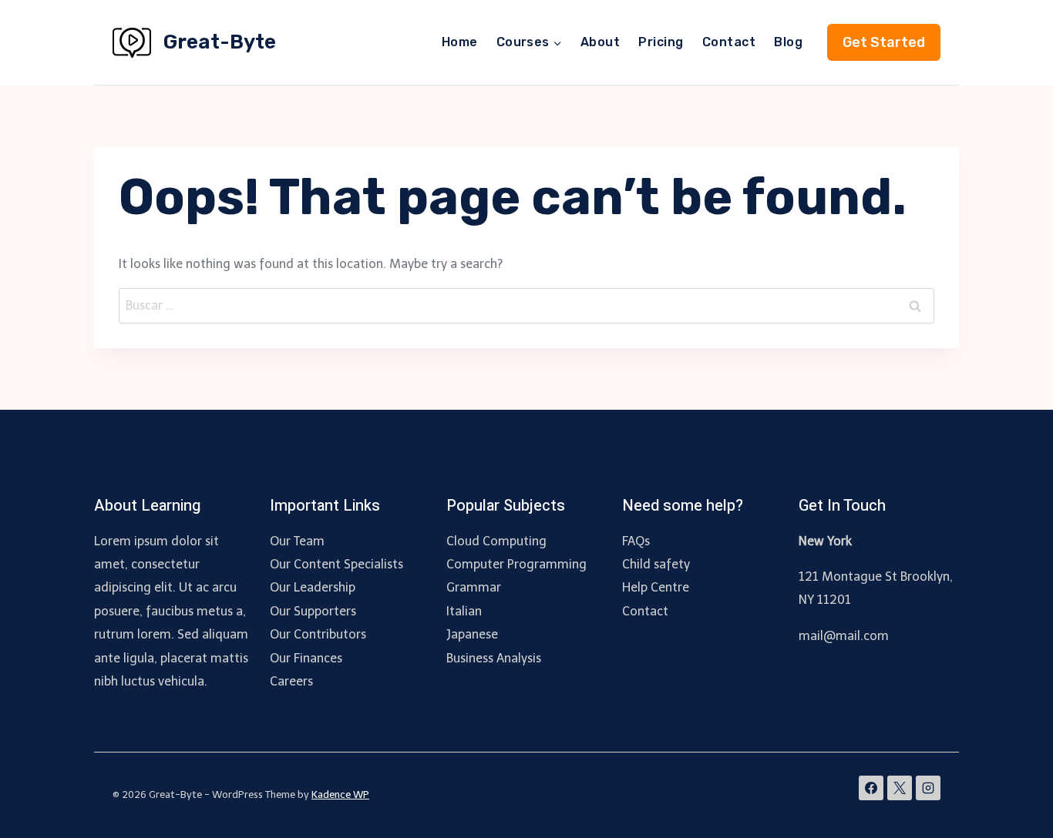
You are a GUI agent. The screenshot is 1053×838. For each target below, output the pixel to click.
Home (460, 42)
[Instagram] (928, 788)
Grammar (473, 587)
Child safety (656, 564)
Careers (291, 681)
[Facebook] (871, 788)
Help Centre (655, 587)
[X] (899, 788)
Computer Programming (516, 564)
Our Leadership (312, 587)
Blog (788, 42)
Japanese (472, 634)
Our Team (297, 541)
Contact (728, 42)
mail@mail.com (844, 635)
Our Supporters (313, 611)
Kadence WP (340, 794)
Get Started (884, 42)
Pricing (660, 42)
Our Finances (306, 658)
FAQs (636, 541)
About (600, 42)
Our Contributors (318, 634)
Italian (464, 611)
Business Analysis (493, 658)
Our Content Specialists (336, 564)
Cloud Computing (496, 541)
